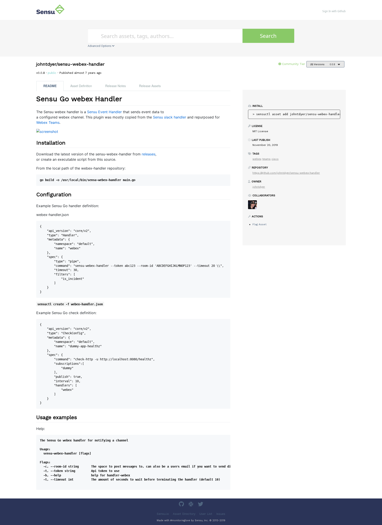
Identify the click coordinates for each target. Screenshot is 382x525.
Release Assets (150, 86)
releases (148, 154)
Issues (220, 513)
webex (256, 158)
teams (266, 158)
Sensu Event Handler (104, 112)
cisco (275, 158)
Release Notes (115, 86)
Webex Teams (47, 122)
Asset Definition (81, 86)
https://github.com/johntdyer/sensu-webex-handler (286, 172)
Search (268, 35)
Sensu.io (163, 513)
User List (205, 513)
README (50, 86)
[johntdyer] (254, 206)
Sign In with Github (334, 11)
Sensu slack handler (169, 117)
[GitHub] (182, 505)
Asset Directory (184, 513)
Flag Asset (259, 224)
